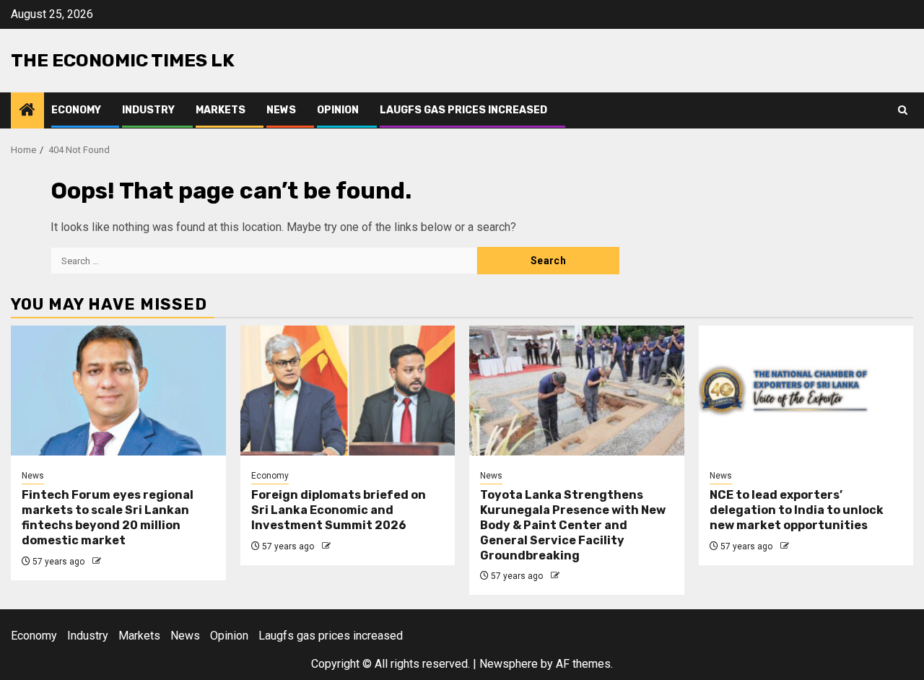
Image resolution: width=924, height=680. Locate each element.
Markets (220, 110)
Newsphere (508, 664)
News (281, 110)
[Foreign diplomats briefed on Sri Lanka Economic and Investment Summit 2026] (348, 390)
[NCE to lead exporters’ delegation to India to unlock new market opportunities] (806, 390)
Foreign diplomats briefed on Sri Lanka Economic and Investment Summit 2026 (338, 510)
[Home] (27, 111)
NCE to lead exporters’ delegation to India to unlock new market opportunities (797, 510)
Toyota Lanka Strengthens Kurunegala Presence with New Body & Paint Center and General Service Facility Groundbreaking (573, 525)
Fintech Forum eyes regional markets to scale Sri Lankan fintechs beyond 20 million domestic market (107, 517)
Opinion (338, 110)
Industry (148, 110)
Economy (76, 110)
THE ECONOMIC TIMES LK (123, 60)
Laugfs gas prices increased (463, 110)
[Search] (903, 110)
